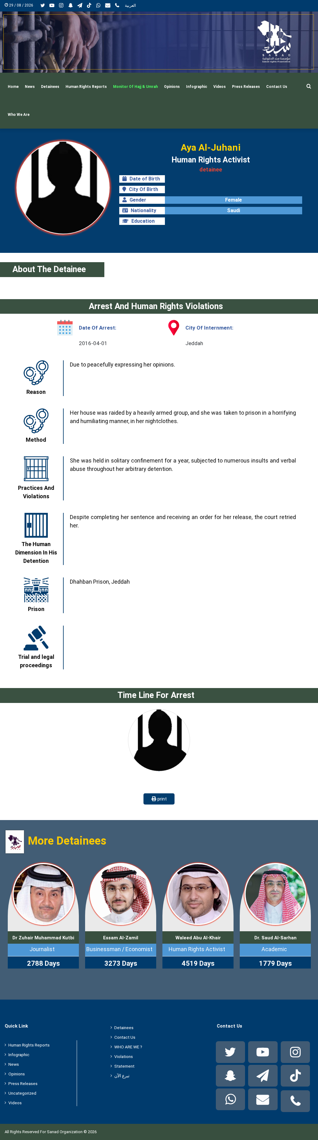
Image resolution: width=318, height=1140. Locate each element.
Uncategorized (22, 1093)
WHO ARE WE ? (128, 1046)
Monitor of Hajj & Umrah (135, 86)
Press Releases (246, 86)
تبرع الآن (121, 1075)
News (30, 86)
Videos (219, 86)
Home (13, 86)
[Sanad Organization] (159, 42)
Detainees (50, 86)
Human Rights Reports (86, 86)
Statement (124, 1066)
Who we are (19, 114)
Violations (123, 1056)
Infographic (196, 86)
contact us (124, 1037)
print (161, 799)
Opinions (172, 86)
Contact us (276, 86)
